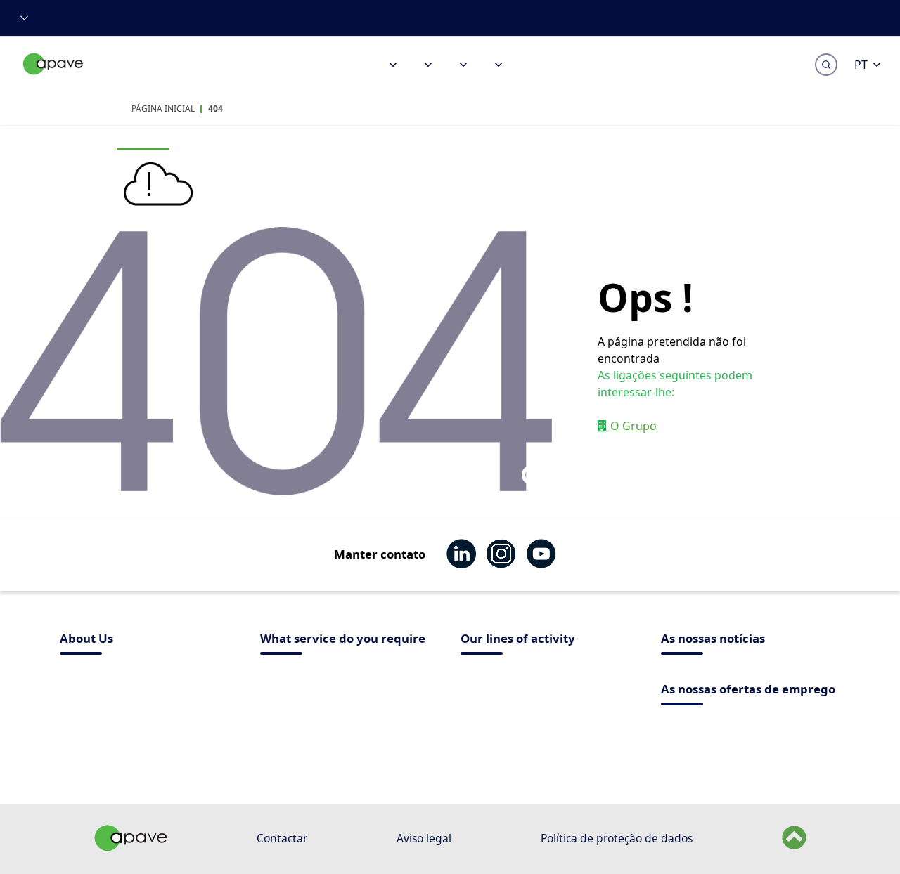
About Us (86, 639)
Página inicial (163, 109)
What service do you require (342, 639)
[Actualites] (498, 64)
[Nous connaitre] (463, 64)
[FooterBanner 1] (130, 846)
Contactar (282, 838)
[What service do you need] (393, 64)
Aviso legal (424, 838)
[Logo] (53, 79)
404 (215, 109)
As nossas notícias (713, 639)
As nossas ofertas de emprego (748, 690)
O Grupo (633, 425)
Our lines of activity (518, 639)
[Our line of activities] (428, 64)
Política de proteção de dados (617, 838)
